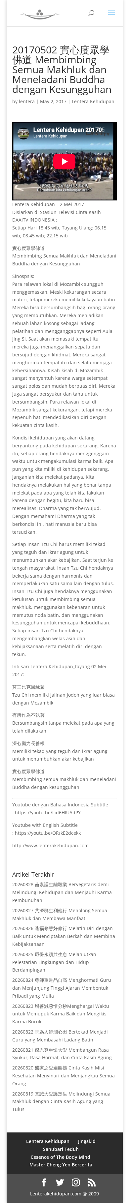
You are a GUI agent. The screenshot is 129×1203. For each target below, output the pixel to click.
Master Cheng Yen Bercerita (60, 1164)
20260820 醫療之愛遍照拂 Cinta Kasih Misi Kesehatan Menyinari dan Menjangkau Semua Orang (63, 1076)
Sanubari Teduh (61, 1149)
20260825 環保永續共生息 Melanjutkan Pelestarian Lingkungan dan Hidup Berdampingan (54, 962)
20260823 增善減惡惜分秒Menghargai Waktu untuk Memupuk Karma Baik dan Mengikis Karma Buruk (60, 1014)
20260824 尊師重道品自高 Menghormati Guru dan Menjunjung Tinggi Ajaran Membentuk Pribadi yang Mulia (61, 988)
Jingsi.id (87, 1141)
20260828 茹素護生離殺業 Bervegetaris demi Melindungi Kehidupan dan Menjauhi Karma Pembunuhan (62, 892)
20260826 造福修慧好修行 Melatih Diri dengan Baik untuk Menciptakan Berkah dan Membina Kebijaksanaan (63, 936)
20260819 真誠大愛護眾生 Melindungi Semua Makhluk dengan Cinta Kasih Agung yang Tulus (61, 1102)
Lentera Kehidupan (93, 101)
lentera (27, 101)
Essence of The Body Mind (60, 1157)
